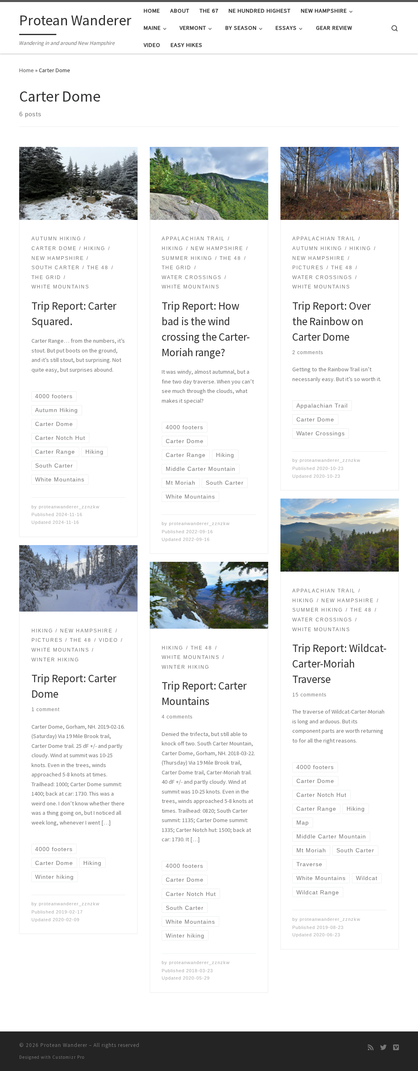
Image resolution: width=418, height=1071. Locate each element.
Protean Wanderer (63, 1045)
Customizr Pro (68, 1057)
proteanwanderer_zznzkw (69, 506)
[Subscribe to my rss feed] (371, 1047)
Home (26, 70)
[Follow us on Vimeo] (396, 1047)
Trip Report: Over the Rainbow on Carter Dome (331, 321)
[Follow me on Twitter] (383, 1047)
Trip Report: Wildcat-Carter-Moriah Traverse (339, 663)
